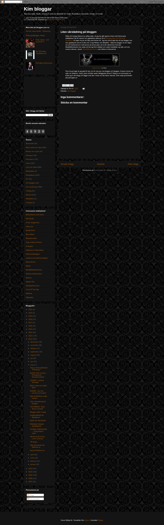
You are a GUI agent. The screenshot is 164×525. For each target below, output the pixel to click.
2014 (30, 332)
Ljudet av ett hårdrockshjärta (37, 258)
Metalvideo (30, 171)
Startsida (100, 164)
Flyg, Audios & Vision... (34, 242)
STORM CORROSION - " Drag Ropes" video (38, 431)
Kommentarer (34, 499)
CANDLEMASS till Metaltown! (36, 416)
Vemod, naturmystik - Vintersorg (38, 31)
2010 (30, 472)
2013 (30, 336)
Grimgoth (29, 246)
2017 (30, 322)
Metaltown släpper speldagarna (37, 425)
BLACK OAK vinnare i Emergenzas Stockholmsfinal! (38, 375)
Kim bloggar (38, 9)
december (34, 342)
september (34, 352)
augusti (33, 355)
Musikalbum (30, 175)
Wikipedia (29, 199)
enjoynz (87, 520)
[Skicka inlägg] (83, 88)
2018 (30, 319)
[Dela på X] (68, 85)
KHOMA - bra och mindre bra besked (38, 392)
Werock (29, 195)
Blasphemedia (96, 68)
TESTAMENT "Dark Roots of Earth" (37, 408)
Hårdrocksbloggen (33, 254)
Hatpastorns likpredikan (35, 250)
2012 (30, 339)
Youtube (29, 203)
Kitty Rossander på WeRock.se (37, 446)
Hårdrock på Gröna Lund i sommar (37, 438)
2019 (30, 316)
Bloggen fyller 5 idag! (38, 412)
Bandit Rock (30, 230)
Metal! (28, 266)
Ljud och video (31, 167)
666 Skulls (30, 219)
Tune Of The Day (32, 289)
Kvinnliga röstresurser (44, 63)
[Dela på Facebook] (70, 85)
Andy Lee (29, 226)
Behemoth (30, 143)
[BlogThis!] (65, 85)
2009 (30, 475)
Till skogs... (34, 442)
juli (31, 358)
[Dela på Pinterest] (72, 85)
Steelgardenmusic (32, 286)
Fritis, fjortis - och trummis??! (42, 41)
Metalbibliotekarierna (90, 49)
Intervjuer (29, 155)
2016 (30, 326)
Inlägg (31, 495)
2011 (30, 468)
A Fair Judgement (32, 223)
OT (27, 179)
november (34, 345)
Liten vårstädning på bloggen (38, 402)
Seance (29, 278)
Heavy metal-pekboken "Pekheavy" (39, 369)
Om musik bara (31, 187)
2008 (30, 478)
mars (32, 458)
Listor (28, 163)
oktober (33, 348)
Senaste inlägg (67, 164)
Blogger (100, 520)
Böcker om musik (32, 151)
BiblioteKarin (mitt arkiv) (35, 215)
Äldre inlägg (133, 164)
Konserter (29, 159)
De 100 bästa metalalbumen (41, 52)
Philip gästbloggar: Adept (35, 35)
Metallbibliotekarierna (34, 270)
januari (33, 464)
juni (32, 361)
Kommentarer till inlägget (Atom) (105, 170)
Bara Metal (30, 234)
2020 (30, 313)
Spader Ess (30, 282)
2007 (30, 482)
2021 (30, 309)
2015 (30, 329)
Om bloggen (71, 91)
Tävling (28, 191)
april (32, 455)
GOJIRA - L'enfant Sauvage (37, 381)
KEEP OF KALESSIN (38, 421)
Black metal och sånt (34, 147)
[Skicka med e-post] (63, 85)
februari (33, 461)
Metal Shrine (30, 262)
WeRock (29, 293)
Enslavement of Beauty (56, 20)
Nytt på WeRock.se (37, 450)
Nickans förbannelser (34, 274)
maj (32, 365)
